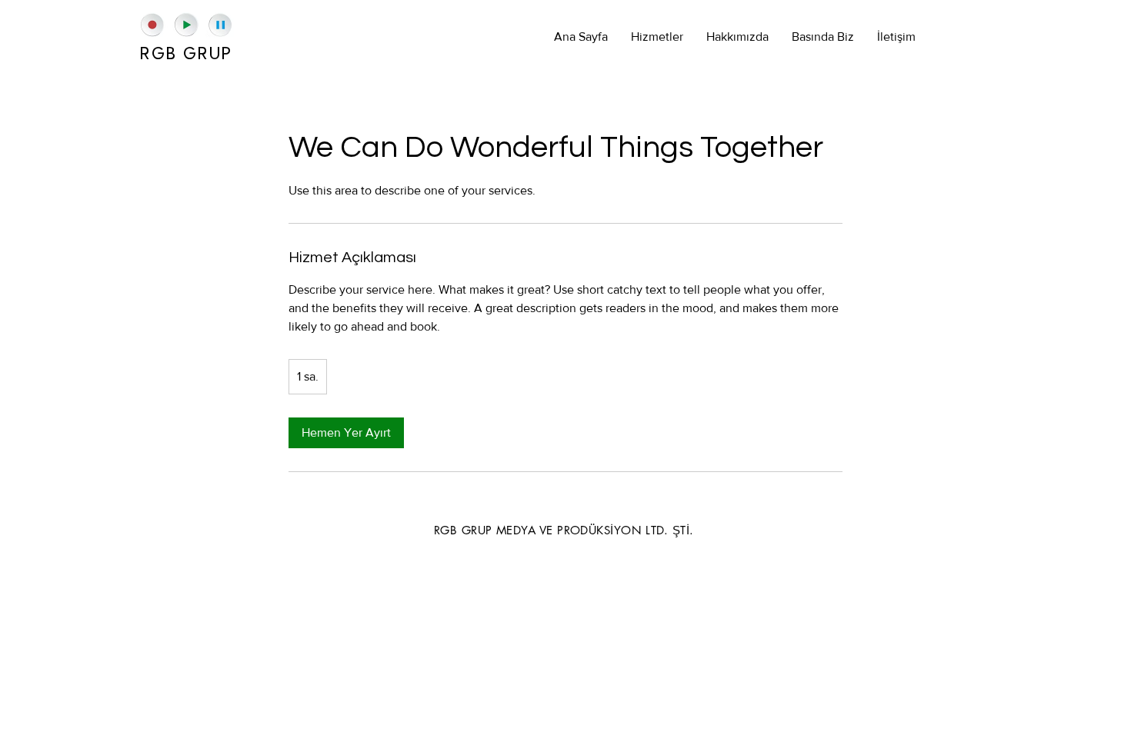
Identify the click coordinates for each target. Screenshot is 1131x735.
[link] (346, 432)
